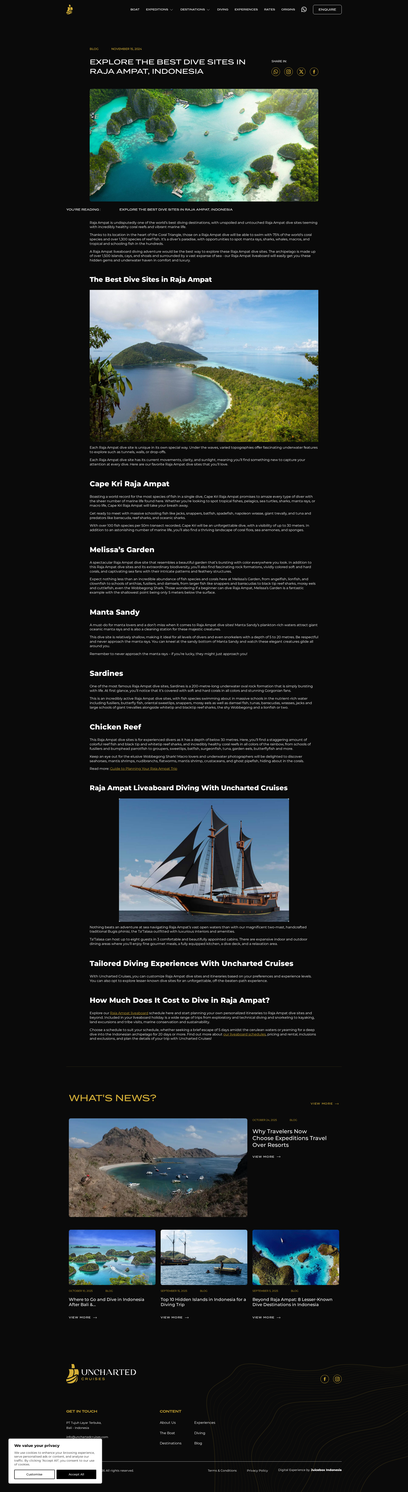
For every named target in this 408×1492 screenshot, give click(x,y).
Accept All (76, 1474)
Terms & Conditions (222, 1470)
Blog (198, 1443)
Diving (199, 1433)
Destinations (170, 1443)
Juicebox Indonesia (326, 1470)
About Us (168, 1423)
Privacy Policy (257, 1470)
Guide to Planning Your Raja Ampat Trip (143, 769)
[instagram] (337, 1379)
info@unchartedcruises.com (87, 1437)
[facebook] (324, 1379)
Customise (34, 1474)
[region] (55, 1461)
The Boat (167, 1433)
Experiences (204, 1423)
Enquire (327, 9)
